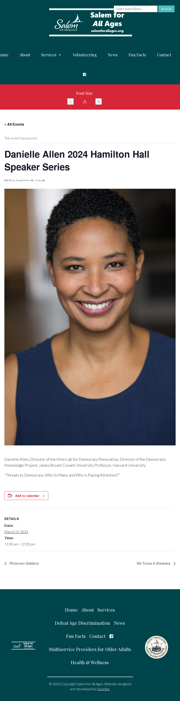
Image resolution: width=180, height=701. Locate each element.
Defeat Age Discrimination (82, 623)
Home (71, 610)
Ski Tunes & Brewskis (154, 563)
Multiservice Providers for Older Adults (90, 649)
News (113, 54)
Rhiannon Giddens (24, 563)
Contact (164, 54)
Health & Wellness (90, 662)
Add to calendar (27, 495)
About (25, 54)
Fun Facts (137, 54)
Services (48, 54)
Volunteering (85, 54)
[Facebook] (84, 74)
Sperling (103, 689)
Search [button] (166, 9)
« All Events (14, 124)
